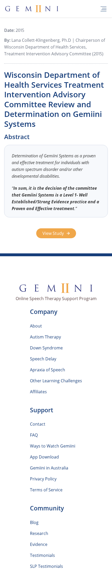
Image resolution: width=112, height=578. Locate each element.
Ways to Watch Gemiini (52, 446)
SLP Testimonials (46, 566)
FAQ (34, 435)
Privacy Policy (43, 479)
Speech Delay (43, 359)
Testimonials (42, 555)
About (36, 326)
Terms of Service (46, 490)
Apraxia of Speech (47, 370)
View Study (53, 233)
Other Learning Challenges (56, 381)
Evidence (38, 544)
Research (39, 533)
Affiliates (38, 392)
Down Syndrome (46, 348)
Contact (37, 424)
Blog (34, 522)
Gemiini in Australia (49, 468)
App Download (44, 457)
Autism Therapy (45, 337)
